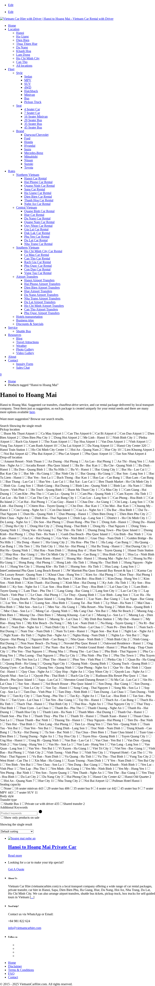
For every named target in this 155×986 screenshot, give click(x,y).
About (12, 356)
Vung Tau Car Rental (37, 273)
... (32, 897)
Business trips (25, 320)
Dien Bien (22, 40)
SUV (27, 84)
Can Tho (21, 62)
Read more (15, 855)
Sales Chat (23, 367)
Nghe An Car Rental (37, 204)
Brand (20, 131)
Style (19, 73)
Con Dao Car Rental (37, 269)
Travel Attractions (27, 342)
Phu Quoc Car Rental (38, 265)
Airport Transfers (27, 276)
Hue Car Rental (34, 214)
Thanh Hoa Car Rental (38, 200)
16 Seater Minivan (36, 116)
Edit (10, 5)
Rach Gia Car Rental (37, 262)
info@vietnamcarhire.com (24, 928)
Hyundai (29, 145)
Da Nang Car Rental (37, 218)
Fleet (11, 69)
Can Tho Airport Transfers (41, 309)
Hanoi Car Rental (35, 178)
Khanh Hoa (23, 51)
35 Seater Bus (33, 124)
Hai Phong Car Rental (38, 182)
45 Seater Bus (33, 127)
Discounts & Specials (29, 324)
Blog (19, 338)
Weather (21, 345)
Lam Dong (23, 54)
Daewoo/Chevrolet (36, 134)
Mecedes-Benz (33, 153)
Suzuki (28, 164)
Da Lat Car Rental (36, 240)
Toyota (28, 167)
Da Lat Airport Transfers (40, 302)
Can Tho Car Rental (37, 258)
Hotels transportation (29, 316)
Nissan (28, 160)
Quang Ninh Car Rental (39, 185)
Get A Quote (16, 869)
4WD (27, 87)
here (32, 412)
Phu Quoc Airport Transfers (42, 313)
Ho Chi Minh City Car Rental (43, 251)
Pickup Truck (32, 102)
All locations (24, 65)
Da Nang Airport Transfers (41, 295)
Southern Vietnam (27, 247)
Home (12, 25)
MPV (27, 80)
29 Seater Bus (33, 120)
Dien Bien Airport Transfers (42, 287)
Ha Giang (22, 36)
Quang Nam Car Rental (39, 222)
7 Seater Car (32, 113)
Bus (26, 98)
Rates (11, 171)
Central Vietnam (26, 207)
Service (13, 327)
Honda (28, 142)
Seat (19, 105)
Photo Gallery (25, 349)
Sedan (28, 76)
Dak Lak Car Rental (37, 233)
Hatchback (31, 91)
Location (13, 29)
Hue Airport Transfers (38, 291)
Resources (14, 335)
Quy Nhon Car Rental (38, 225)
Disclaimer (15, 966)
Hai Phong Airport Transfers (42, 284)
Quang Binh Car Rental (39, 211)
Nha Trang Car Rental (38, 244)
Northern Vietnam (27, 174)
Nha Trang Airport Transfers (42, 298)
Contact (13, 360)
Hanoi (20, 33)
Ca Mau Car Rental (36, 255)
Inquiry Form (24, 364)
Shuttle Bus (23, 331)
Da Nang (22, 47)
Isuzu (27, 149)
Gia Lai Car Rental (36, 229)
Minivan (29, 94)
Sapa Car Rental (34, 189)
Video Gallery (25, 353)
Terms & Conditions (21, 970)
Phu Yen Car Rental (36, 236)
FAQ (11, 973)
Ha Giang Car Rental (37, 193)
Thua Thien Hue (26, 43)
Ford (27, 138)
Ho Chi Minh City (28, 58)
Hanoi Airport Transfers (39, 280)
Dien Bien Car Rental (38, 196)
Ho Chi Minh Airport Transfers (44, 305)
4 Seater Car (32, 109)
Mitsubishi (31, 156)
